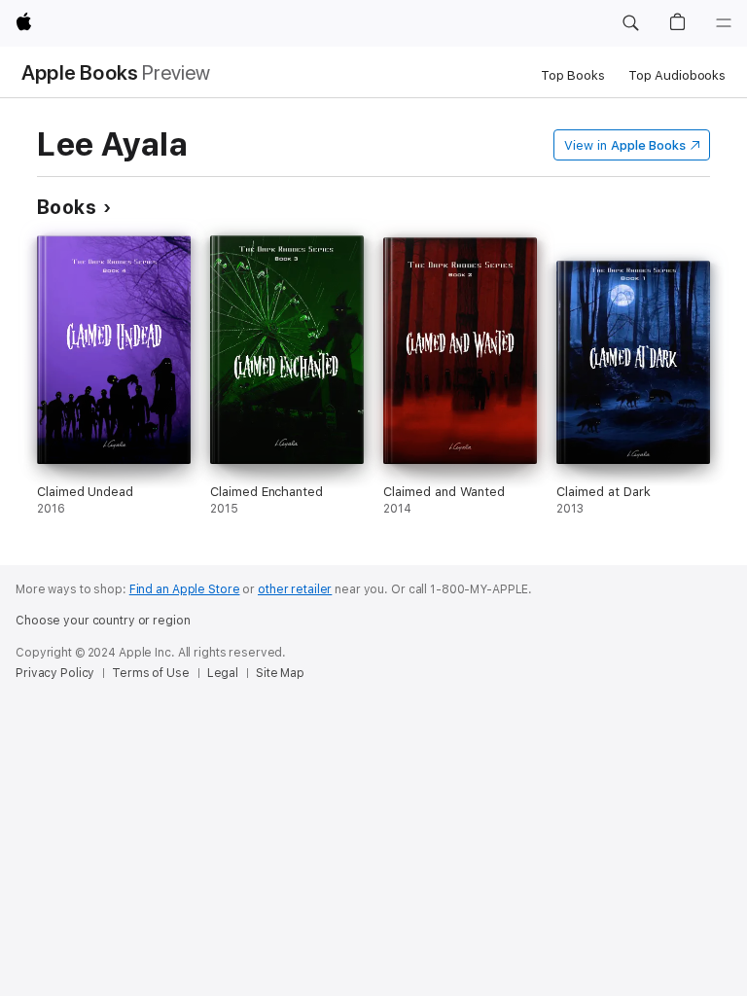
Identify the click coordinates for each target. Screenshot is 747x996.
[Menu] (723, 23)
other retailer (295, 589)
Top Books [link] (573, 75)
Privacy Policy (55, 673)
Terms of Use (151, 673)
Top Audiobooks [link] (677, 75)
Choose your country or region (103, 620)
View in (625, 145)
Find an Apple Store (184, 589)
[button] (630, 23)
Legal (222, 673)
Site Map (280, 673)
